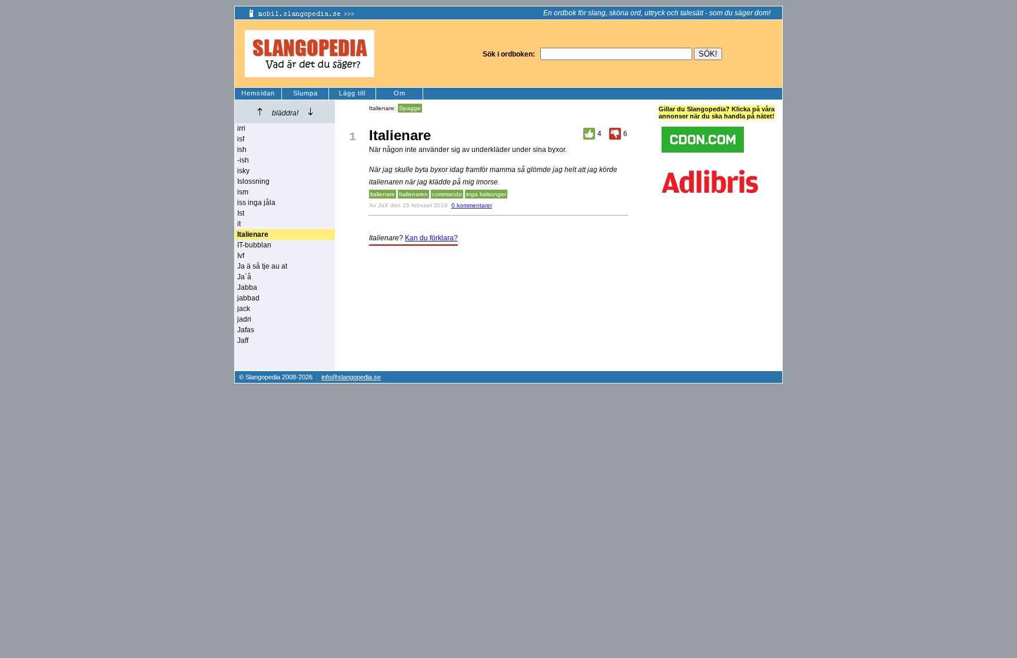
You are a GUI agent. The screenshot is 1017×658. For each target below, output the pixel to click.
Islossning (253, 181)
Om (400, 93)
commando (447, 194)
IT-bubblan (254, 245)
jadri (244, 319)
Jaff (242, 340)
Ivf (240, 256)
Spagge (410, 108)
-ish (243, 160)
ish (242, 150)
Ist (240, 213)
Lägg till (352, 93)
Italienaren (413, 194)
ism (242, 192)
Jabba (247, 287)
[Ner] (310, 111)
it (239, 224)
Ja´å (244, 277)
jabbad (248, 298)
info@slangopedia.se (351, 377)
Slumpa (305, 93)
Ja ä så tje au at (262, 266)
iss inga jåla (256, 203)
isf (240, 139)
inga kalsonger (486, 194)
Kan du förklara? (431, 238)
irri (241, 128)
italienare (382, 194)
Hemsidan (258, 93)
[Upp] (260, 111)
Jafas (245, 330)
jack (243, 309)
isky (243, 171)
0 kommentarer (471, 205)
